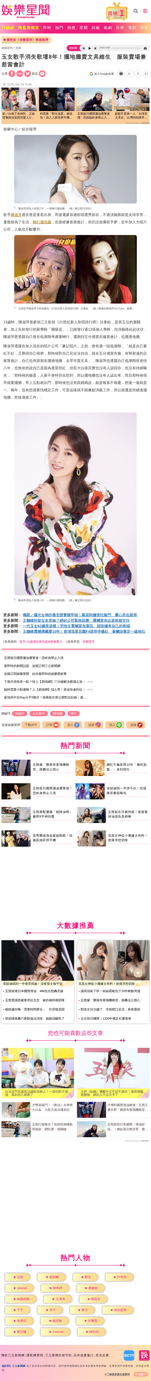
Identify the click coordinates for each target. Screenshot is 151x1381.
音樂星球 (88, 641)
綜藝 (96, 28)
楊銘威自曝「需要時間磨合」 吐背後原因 (35, 1009)
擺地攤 (45, 222)
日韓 (120, 28)
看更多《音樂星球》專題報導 (28, 40)
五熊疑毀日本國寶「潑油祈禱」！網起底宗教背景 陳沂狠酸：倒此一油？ (127, 1127)
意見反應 (102, 1355)
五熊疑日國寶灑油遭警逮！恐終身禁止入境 (34, 658)
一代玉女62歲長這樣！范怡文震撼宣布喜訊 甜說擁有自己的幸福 (76, 626)
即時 (47, 28)
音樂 (144, 28)
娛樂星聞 (7, 48)
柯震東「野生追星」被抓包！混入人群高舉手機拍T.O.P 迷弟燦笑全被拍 (56, 116)
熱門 (59, 28)
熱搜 (71, 28)
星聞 (84, 28)
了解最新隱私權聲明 (118, 1374)
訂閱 (49, 725)
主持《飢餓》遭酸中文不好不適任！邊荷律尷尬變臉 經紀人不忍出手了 (112, 1093)
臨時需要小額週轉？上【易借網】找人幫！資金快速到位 (43, 689)
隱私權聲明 (35, 1355)
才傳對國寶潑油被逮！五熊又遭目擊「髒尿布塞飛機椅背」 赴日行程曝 (128, 1107)
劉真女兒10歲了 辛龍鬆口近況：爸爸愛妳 (110, 1009)
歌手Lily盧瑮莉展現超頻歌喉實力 (41, 641)
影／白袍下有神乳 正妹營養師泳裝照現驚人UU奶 (18, 116)
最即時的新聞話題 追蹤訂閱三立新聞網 (32, 666)
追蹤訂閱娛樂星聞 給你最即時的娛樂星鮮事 (35, 674)
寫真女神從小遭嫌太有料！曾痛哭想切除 (106, 984)
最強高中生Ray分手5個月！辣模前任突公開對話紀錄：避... (45, 697)
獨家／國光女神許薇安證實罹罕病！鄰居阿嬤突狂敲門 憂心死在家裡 (80, 615)
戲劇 (108, 28)
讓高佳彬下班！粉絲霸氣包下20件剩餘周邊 (110, 991)
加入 (70, 725)
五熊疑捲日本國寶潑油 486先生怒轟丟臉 (34, 991)
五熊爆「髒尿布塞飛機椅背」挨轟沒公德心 (110, 1000)
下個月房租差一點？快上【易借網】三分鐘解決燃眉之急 (43, 681)
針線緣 (8, 28)
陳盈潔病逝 (28, 28)
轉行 (36, 222)
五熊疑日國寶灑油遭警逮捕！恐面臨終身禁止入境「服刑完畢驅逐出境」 (93, 116)
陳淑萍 (16, 215)
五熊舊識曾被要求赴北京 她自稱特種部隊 (35, 1000)
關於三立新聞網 (13, 1355)
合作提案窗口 (84, 1355)
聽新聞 (73, 48)
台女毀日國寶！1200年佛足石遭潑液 (106, 1018)
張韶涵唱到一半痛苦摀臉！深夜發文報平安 (32, 984)
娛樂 (18, 48)
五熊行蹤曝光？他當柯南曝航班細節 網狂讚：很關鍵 (52, 1127)
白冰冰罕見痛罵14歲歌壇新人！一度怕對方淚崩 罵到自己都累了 (36, 1093)
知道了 (142, 1374)
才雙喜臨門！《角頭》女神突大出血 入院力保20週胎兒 (52, 1107)
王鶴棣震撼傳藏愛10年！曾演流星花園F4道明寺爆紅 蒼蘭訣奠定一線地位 (84, 631)
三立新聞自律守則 (58, 1355)
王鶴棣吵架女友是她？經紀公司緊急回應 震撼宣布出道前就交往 (76, 620)
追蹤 (91, 725)
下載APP (31, 725)
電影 (132, 28)
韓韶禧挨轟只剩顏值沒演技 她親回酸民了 (35, 1018)
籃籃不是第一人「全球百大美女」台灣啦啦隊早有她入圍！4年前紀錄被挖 (131, 116)
